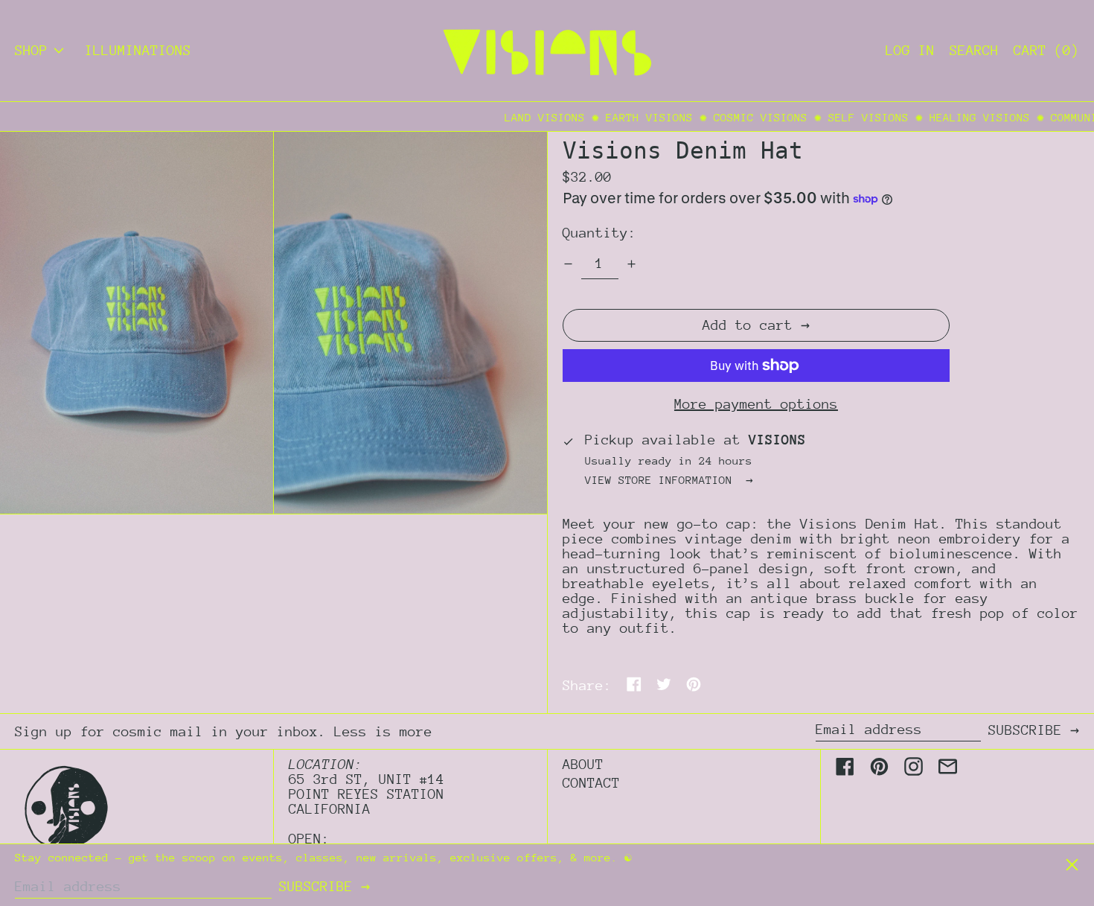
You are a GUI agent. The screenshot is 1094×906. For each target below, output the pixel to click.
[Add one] (631, 264)
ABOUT (583, 764)
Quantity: (599, 232)
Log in (910, 50)
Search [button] (974, 50)
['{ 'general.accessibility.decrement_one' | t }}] (568, 264)
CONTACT (591, 783)
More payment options (756, 404)
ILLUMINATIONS (138, 50)
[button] (136, 323)
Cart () (1046, 50)
